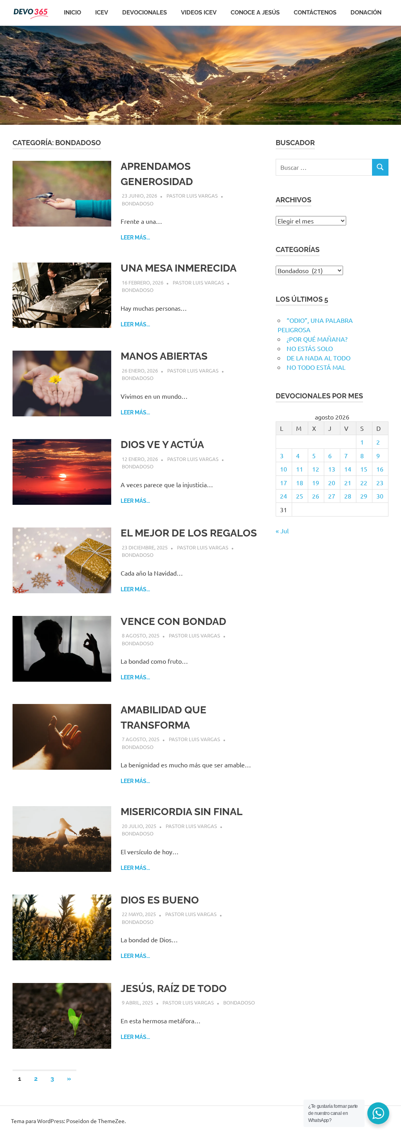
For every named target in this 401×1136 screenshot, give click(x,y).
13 (331, 469)
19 (315, 482)
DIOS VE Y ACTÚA (162, 444)
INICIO (72, 12)
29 (363, 496)
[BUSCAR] (380, 167)
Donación (365, 12)
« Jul (282, 531)
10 (283, 469)
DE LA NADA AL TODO (318, 358)
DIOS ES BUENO (160, 900)
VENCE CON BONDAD (173, 621)
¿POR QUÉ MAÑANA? (317, 339)
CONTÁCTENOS (315, 12)
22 (363, 482)
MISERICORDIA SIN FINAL (181, 811)
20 (331, 482)
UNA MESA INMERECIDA (179, 268)
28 (347, 496)
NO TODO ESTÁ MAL (316, 367)
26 (315, 496)
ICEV (101, 12)
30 (379, 496)
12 (315, 469)
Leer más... (135, 237)
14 (347, 469)
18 (299, 482)
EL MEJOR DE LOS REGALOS (189, 533)
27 (331, 496)
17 (283, 482)
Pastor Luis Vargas (192, 195)
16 (379, 469)
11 (299, 469)
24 (283, 496)
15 (363, 469)
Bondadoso (138, 203)
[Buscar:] (324, 167)
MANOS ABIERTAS (164, 356)
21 (347, 482)
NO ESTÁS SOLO (310, 348)
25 (299, 496)
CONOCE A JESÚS (255, 12)
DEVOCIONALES (144, 12)
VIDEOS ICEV (199, 12)
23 (379, 482)
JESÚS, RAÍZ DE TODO (174, 988)
